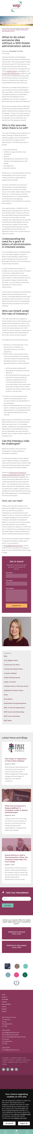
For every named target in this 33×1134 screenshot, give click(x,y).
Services (4, 1001)
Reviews (4, 1009)
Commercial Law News (12, 664)
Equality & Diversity (13, 1062)
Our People (5, 999)
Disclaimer (18, 1060)
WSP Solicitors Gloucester (10, 1034)
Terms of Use (23, 1062)
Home (3, 28)
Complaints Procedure (16, 1057)
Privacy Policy (26, 1060)
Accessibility (5, 1057)
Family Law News (10, 682)
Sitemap (4, 1064)
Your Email (9, 580)
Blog (5, 656)
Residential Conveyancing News (15, 703)
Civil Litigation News (11, 660)
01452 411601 (6, 1030)
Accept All (9, 1123)
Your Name (9, 572)
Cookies (4, 1062)
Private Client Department (11, 73)
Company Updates (10, 673)
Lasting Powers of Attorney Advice (16, 686)
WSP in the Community (12, 716)
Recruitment (8, 699)
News (6, 695)
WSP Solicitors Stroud (9, 1017)
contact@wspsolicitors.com (13, 545)
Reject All (23, 1123)
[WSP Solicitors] (16, 7)
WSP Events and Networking (14, 712)
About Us (4, 997)
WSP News (8, 720)
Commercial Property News (13, 669)
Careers (4, 1006)
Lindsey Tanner (11, 71)
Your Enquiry (10, 588)
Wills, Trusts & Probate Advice (15, 28)
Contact (4, 1011)
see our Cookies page (22, 1114)
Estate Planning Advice (12, 677)
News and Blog (6, 1004)
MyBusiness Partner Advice (13, 690)
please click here (20, 1118)
